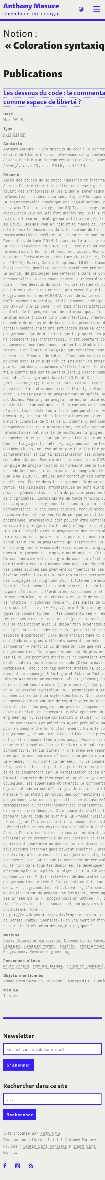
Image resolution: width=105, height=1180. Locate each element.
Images (10, 995)
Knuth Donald (16, 965)
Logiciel (68, 945)
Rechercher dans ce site (35, 1086)
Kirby (50, 1132)
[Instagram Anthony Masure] (19, 1166)
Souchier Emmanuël (86, 965)
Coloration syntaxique (38, 940)
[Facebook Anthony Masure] (6, 1166)
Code (7, 940)
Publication (14, 133)
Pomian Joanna (48, 965)
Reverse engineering (49, 951)
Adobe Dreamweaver (22, 980)
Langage (11, 945)
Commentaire (77, 940)
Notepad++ (79, 980)
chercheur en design (30, 13)
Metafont (55, 980)
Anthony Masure (31, 6)
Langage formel (40, 945)
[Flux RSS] (33, 1166)
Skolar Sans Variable (45, 1145)
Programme (14, 951)
